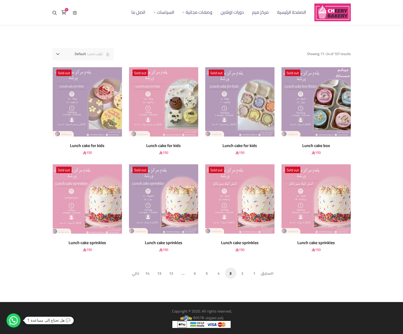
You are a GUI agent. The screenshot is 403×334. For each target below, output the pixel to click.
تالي (135, 273)
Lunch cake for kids (239, 145)
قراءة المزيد (339, 101)
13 (159, 273)
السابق (267, 273)
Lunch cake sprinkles (316, 242)
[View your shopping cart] (65, 12)
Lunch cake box (316, 145)
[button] (14, 320)
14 (147, 273)
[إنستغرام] (75, 12)
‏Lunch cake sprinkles (240, 242)
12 (171, 273)
